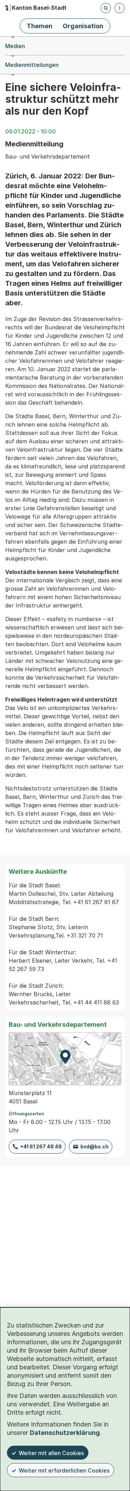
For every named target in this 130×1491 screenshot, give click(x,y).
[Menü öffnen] (119, 8)
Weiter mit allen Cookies (51, 1453)
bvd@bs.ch (94, 1146)
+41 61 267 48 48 (41, 1146)
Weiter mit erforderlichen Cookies (64, 1470)
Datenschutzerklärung (65, 1432)
